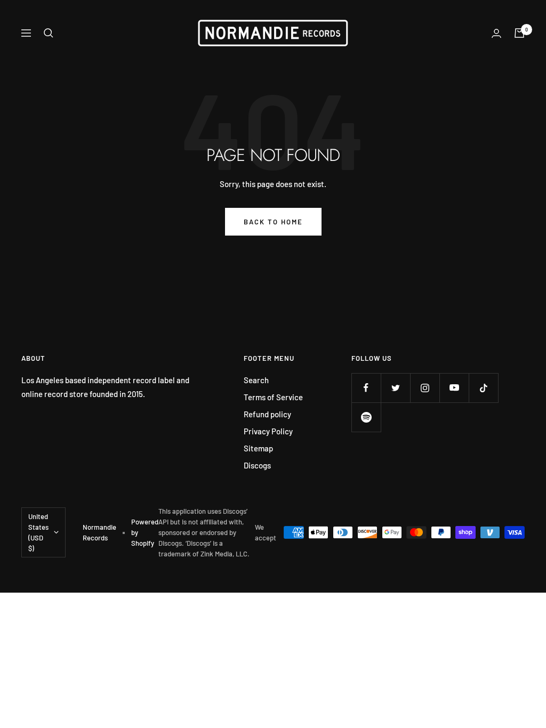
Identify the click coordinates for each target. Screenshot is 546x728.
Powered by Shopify (144, 532)
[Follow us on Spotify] (366, 417)
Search (256, 380)
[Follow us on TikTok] (483, 387)
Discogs (257, 465)
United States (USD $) (38, 532)
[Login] (496, 33)
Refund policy (267, 414)
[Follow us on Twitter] (395, 387)
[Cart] (519, 33)
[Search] (48, 33)
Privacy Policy (268, 431)
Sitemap (258, 448)
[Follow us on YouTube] (454, 387)
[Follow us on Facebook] (366, 387)
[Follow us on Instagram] (424, 387)
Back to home (273, 221)
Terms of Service (273, 397)
